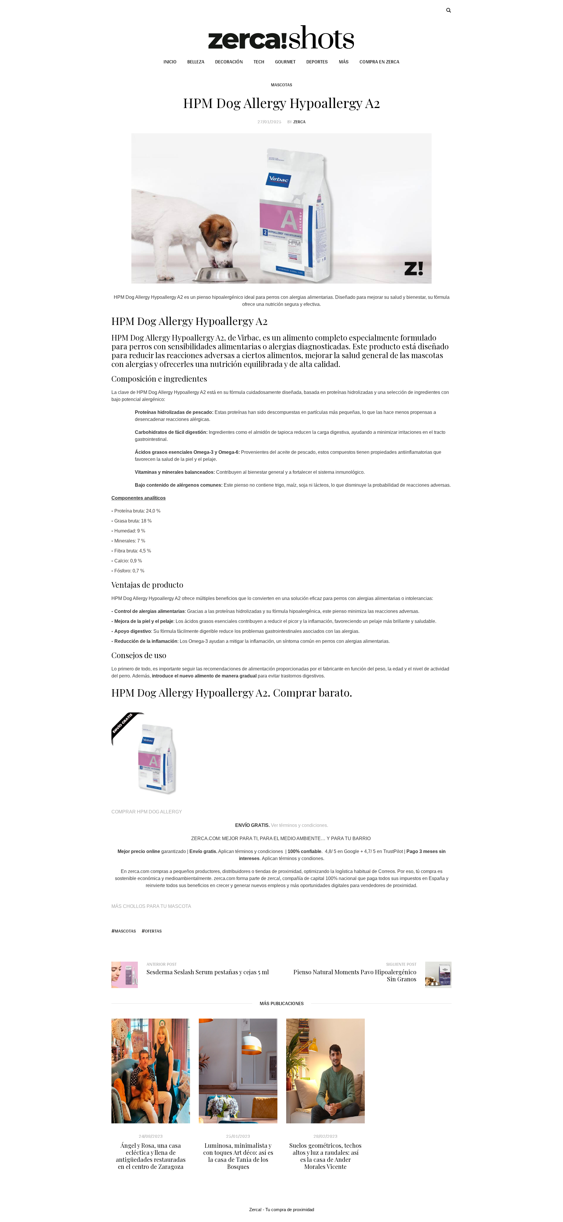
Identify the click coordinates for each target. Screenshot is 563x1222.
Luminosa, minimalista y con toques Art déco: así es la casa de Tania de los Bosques (238, 1155)
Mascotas (281, 84)
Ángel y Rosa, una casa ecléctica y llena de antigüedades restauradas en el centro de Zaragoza (151, 1155)
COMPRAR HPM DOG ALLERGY (146, 811)
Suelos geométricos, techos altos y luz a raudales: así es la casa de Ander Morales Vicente (325, 1155)
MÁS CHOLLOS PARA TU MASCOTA (151, 906)
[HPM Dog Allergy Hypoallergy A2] (281, 207)
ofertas (153, 931)
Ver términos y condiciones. (299, 825)
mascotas (125, 931)
